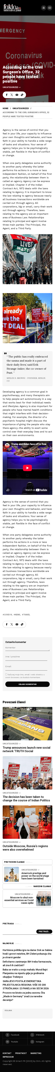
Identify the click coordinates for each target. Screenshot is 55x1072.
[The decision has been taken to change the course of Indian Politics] (27, 772)
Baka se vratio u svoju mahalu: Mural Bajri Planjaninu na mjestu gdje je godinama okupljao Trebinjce (25, 973)
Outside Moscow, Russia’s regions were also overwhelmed (25, 848)
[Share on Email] (16, 94)
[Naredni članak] (43, 898)
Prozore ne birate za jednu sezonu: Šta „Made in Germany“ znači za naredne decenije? (24, 996)
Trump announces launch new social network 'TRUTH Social (26, 749)
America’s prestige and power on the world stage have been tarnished (35, 875)
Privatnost (21, 1053)
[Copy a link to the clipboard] (22, 94)
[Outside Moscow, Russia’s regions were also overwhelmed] (27, 821)
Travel (26, 614)
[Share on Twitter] (11, 94)
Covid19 (8, 614)
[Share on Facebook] (6, 94)
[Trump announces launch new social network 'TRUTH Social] (27, 723)
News (17, 614)
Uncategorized (10, 87)
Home (5, 108)
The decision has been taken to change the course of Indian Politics (26, 799)
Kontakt (7, 1053)
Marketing (36, 1053)
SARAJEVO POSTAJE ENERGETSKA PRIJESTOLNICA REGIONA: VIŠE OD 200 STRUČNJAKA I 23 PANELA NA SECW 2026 (26, 984)
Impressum (8, 1057)
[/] (43, 7)
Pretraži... (44, 931)
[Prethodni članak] (11, 874)
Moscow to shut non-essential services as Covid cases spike (19, 900)
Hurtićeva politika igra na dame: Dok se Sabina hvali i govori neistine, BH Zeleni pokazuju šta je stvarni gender (27, 953)
